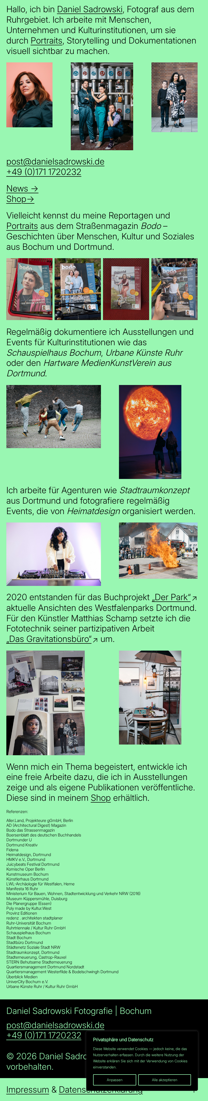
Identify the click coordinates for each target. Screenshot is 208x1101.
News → (22, 188)
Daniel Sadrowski (90, 9)
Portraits (46, 40)
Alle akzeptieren (164, 1080)
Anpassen (115, 1080)
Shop (101, 797)
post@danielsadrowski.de (55, 161)
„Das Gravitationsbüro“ (49, 639)
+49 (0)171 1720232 (43, 172)
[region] (142, 1061)
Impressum (27, 1089)
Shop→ (20, 199)
